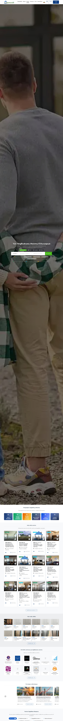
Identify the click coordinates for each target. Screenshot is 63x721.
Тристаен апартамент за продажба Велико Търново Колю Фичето (37, 596)
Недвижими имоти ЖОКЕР (27, 673)
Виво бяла (53, 626)
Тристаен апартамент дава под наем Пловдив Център (37, 545)
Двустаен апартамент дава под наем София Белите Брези (51, 545)
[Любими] (47, 2)
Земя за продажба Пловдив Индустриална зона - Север (24, 570)
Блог (36, 1)
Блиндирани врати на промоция (8, 627)
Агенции (32, 1)
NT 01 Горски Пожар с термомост (17, 639)
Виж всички (31, 643)
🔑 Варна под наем (36, 256)
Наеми (24, 1)
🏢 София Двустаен (27, 256)
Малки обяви (27, 2)
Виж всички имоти (31, 610)
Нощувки (36, 250)
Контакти (39, 1)
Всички (13, 718)
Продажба (23, 250)
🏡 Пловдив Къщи (45, 256)
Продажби (20, 1)
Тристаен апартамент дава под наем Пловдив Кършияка (37, 570)
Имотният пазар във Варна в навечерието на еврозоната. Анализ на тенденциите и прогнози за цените (11, 698)
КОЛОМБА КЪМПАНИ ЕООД (54, 673)
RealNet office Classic (8, 673)
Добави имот (56, 2)
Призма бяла (16, 626)
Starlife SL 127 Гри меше (54, 639)
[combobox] (15, 253)
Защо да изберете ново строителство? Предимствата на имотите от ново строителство (50, 697)
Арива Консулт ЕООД (55, 662)
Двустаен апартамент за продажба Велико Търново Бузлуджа (51, 570)
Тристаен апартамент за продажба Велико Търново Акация (9, 596)
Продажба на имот (36, 718)
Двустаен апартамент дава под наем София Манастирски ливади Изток (24, 596)
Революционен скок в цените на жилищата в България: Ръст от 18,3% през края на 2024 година (31, 697)
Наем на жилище (48, 718)
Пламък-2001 (45, 672)
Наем (30, 250)
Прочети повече (17, 704)
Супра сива (34, 626)
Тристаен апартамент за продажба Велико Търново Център (51, 596)
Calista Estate (36, 672)
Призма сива (25, 626)
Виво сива (6, 638)
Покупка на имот (23, 718)
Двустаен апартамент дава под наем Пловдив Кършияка (9, 570)
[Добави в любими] (15, 539)
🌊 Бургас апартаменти (31, 258)
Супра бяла (44, 626)
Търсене (49, 253)
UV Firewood (34, 638)
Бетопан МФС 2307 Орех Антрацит (27, 639)
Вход (51, 1)
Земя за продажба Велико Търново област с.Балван (23, 544)
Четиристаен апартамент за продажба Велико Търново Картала (9, 545)
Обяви (41, 250)
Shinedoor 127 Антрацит (44, 639)
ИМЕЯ (17, 672)
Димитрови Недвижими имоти (36, 662)
